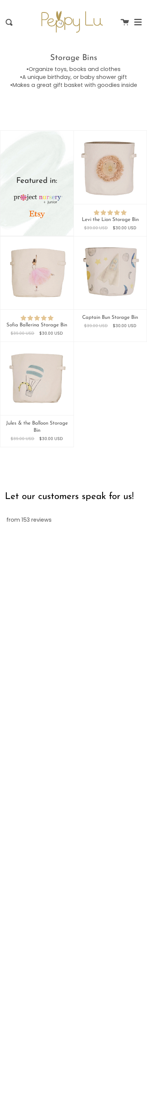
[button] (110, 212)
